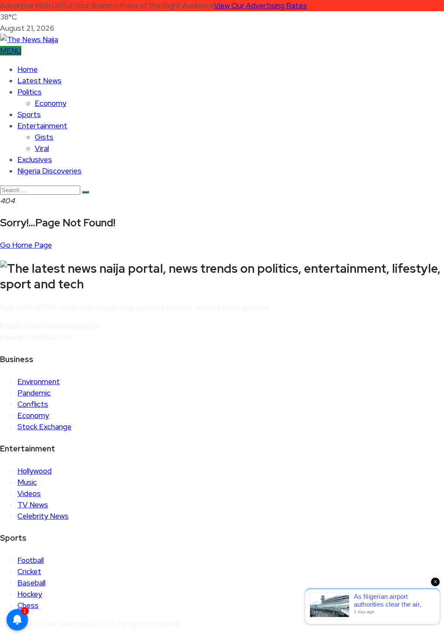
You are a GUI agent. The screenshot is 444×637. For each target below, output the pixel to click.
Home (27, 69)
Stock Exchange (44, 426)
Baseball (31, 583)
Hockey (29, 594)
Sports (29, 114)
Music (27, 482)
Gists (44, 137)
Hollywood (34, 471)
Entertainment (42, 126)
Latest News (39, 80)
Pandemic (34, 393)
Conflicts (32, 404)
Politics (29, 92)
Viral (42, 148)
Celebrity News (43, 516)
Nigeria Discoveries (49, 171)
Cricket (29, 571)
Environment (38, 381)
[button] (10, 51)
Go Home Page (26, 245)
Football (30, 560)
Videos (29, 493)
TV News (32, 505)
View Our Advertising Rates (260, 5)
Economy (50, 103)
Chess (28, 605)
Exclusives (34, 159)
